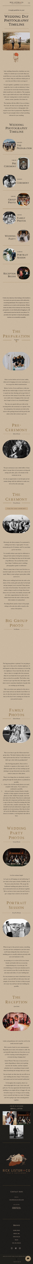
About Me (16, 1233)
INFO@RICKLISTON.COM (16, 1199)
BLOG (16, 1239)
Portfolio (16, 1236)
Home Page (16, 1230)
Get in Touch (16, 1242)
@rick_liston (16, 1109)
